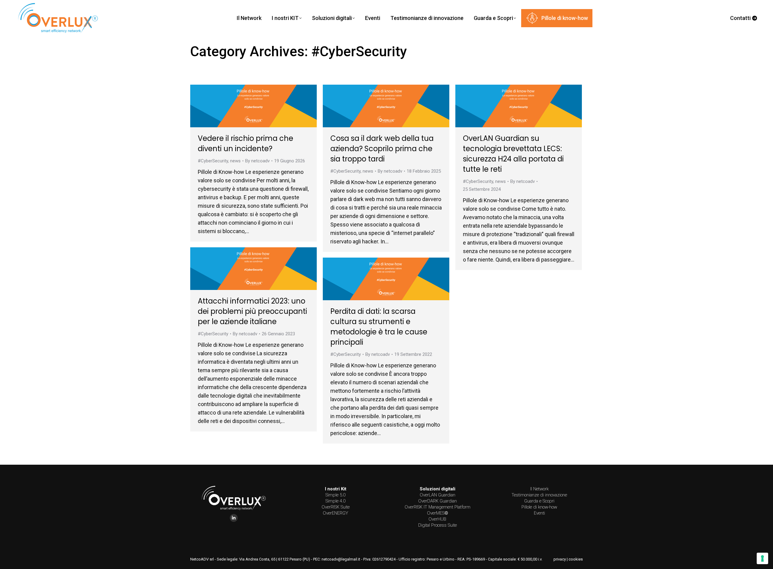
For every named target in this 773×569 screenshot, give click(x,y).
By (257, 161)
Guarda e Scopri (539, 501)
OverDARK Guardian (437, 501)
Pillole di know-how (539, 507)
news (235, 161)
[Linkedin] (234, 518)
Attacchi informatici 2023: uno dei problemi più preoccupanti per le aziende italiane (252, 311)
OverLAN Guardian (437, 495)
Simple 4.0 (335, 501)
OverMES (437, 513)
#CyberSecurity (213, 161)
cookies (576, 559)
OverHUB (437, 519)
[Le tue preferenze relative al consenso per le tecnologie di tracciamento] (762, 558)
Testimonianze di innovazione (539, 495)
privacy (559, 559)
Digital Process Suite (437, 525)
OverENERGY (335, 513)
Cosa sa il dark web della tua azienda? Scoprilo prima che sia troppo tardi (382, 148)
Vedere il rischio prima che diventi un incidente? (245, 143)
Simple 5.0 (335, 495)
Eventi (539, 513)
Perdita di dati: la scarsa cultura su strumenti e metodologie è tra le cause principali (378, 326)
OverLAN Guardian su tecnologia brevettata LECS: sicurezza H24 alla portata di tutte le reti (513, 153)
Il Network (539, 489)
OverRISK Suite (336, 507)
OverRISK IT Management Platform (437, 507)
